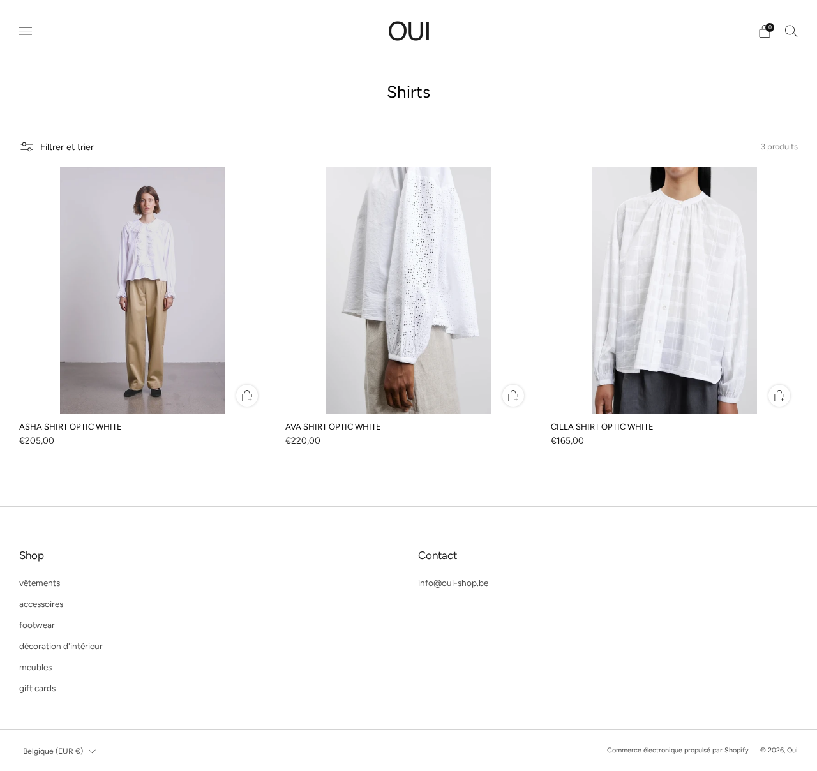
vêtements (39, 583)
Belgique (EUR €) (53, 751)
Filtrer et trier (67, 147)
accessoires (41, 604)
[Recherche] (791, 30)
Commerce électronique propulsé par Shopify (678, 750)
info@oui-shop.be (453, 583)
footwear (37, 625)
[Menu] (25, 31)
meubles (35, 667)
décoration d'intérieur (61, 646)
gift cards (37, 688)
